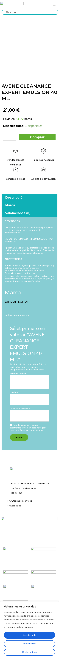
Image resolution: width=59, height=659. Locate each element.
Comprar (37, 137)
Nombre (14, 392)
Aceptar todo (29, 635)
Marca (10, 205)
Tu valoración (19, 373)
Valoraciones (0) (17, 213)
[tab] (29, 197)
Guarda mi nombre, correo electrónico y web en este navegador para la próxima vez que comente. (28, 428)
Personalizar (29, 643)
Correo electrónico (20, 409)
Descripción (14, 197)
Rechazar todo (29, 652)
